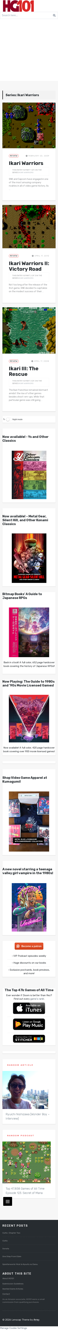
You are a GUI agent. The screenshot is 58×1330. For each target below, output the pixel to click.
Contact (6, 1294)
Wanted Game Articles (12, 1289)
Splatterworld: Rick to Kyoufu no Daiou (20, 1264)
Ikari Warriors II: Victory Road (29, 266)
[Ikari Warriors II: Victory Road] (29, 226)
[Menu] (7, 1201)
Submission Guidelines (13, 1284)
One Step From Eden (11, 1256)
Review (14, 156)
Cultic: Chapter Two (11, 1233)
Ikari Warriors (26, 163)
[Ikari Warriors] (29, 125)
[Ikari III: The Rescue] (29, 330)
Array (36, 1319)
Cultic (5, 1241)
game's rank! (37, 998)
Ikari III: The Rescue (24, 371)
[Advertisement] (29, 50)
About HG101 (8, 1278)
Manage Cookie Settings (13, 1328)
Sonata (5, 1248)
